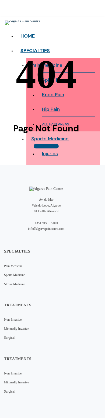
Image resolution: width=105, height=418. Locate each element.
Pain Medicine (13, 266)
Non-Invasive (13, 319)
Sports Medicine (14, 275)
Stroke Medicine (14, 284)
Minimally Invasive (16, 329)
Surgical (9, 338)
